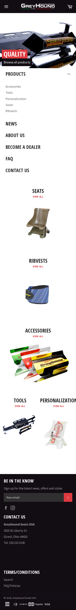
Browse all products (17, 62)
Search (8, 580)
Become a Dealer (23, 147)
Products (15, 74)
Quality (15, 54)
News (11, 123)
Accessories (13, 87)
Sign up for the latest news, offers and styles (33, 488)
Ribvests (11, 111)
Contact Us (17, 170)
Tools (9, 93)
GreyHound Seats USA (24, 598)
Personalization (16, 99)
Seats (9, 105)
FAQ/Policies (12, 586)
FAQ (9, 158)
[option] (38, 43)
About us (15, 135)
